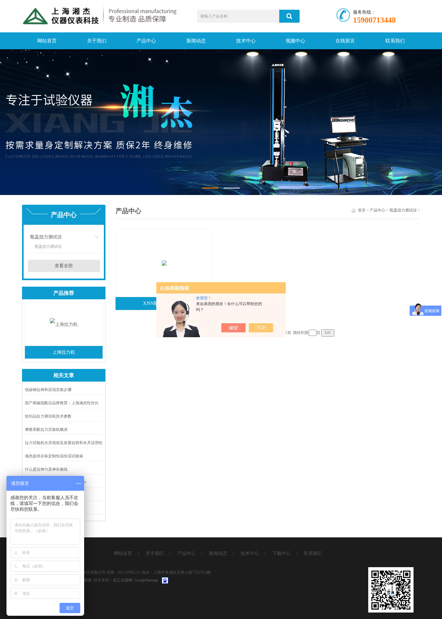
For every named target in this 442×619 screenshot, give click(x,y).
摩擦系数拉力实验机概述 (46, 429)
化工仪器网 (122, 580)
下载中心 (281, 553)
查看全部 (64, 265)
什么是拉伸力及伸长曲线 (46, 469)
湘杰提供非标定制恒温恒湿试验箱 (54, 456)
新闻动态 (196, 40)
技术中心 (246, 40)
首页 (362, 210)
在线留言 (345, 40)
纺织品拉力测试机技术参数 (48, 416)
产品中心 (146, 40)
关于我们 (96, 40)
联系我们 (395, 40)
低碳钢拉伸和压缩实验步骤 (48, 389)
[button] (210, 188)
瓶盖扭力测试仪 (46, 237)
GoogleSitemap (146, 580)
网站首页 (47, 40)
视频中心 (295, 40)
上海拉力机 (63, 352)
